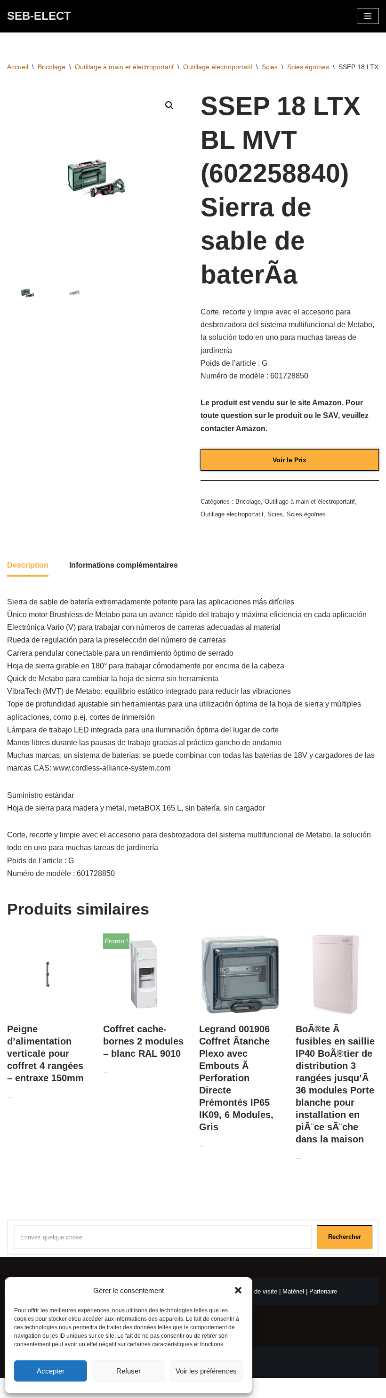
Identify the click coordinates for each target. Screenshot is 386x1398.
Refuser (128, 1371)
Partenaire (323, 1291)
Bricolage (51, 67)
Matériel (293, 1291)
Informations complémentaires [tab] (123, 565)
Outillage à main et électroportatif (124, 67)
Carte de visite (257, 1291)
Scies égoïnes (308, 67)
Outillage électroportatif (217, 67)
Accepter (50, 1371)
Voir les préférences (206, 1371)
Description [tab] (27, 565)
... (45, 1061)
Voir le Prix (289, 460)
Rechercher (344, 1236)
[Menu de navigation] (368, 16)
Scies (270, 67)
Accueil (17, 67)
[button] (238, 1290)
